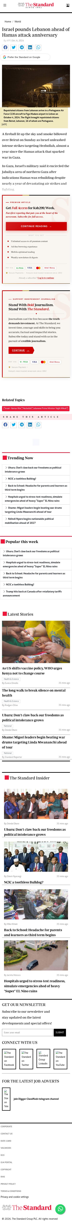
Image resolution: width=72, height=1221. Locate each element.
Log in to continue (46, 277)
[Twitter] (28, 1059)
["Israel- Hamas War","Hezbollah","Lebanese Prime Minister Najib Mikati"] (36, 408)
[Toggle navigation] (5, 5)
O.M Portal (6, 1163)
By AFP (7, 41)
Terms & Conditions (11, 1191)
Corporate (6, 1127)
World (18, 21)
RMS (3, 1177)
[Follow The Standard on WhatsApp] (60, 1209)
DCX (3, 1155)
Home (8, 21)
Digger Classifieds (28, 1099)
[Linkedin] (45, 1059)
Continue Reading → (36, 226)
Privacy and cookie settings (15, 1197)
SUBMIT (60, 1032)
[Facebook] (10, 1059)
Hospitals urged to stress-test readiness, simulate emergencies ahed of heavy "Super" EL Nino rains (34, 986)
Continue (20, 350)
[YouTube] (62, 1059)
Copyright (6, 1170)
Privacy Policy (8, 1184)
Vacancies (6, 1148)
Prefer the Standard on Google (24, 57)
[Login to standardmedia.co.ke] (67, 5)
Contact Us (6, 1134)
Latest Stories (20, 614)
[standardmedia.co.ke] (36, 5)
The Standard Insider (30, 777)
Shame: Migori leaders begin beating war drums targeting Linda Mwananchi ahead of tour (34, 742)
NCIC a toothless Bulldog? (23, 882)
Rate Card (6, 1141)
